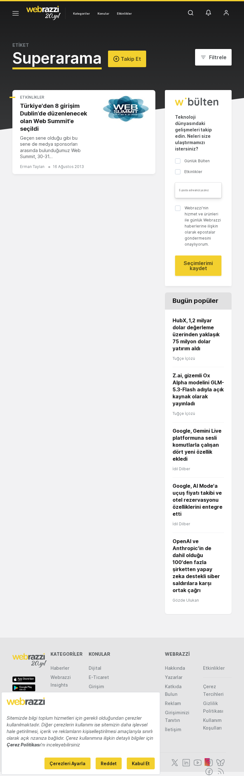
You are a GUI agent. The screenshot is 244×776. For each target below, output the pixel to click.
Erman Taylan (32, 166)
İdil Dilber (181, 468)
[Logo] (43, 12)
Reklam (173, 703)
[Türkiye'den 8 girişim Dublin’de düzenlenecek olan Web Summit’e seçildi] (126, 108)
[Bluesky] (220, 762)
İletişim (173, 729)
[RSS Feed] (219, 771)
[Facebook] (208, 771)
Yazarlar (173, 677)
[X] (174, 762)
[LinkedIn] (185, 762)
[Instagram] (208, 762)
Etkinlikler (124, 13)
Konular (103, 13)
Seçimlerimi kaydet (198, 265)
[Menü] (15, 14)
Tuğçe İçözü (184, 358)
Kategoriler (81, 13)
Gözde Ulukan (186, 600)
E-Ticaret (99, 677)
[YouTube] (197, 762)
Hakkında (175, 668)
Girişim (96, 686)
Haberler (60, 668)
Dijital (95, 668)
